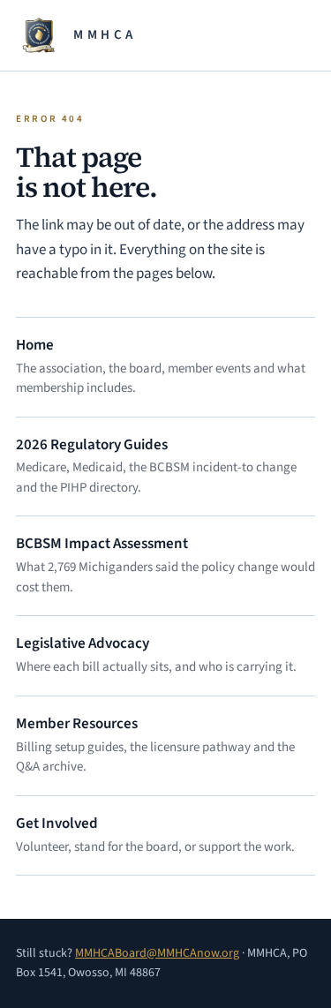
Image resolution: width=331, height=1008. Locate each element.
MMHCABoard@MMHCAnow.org (157, 953)
